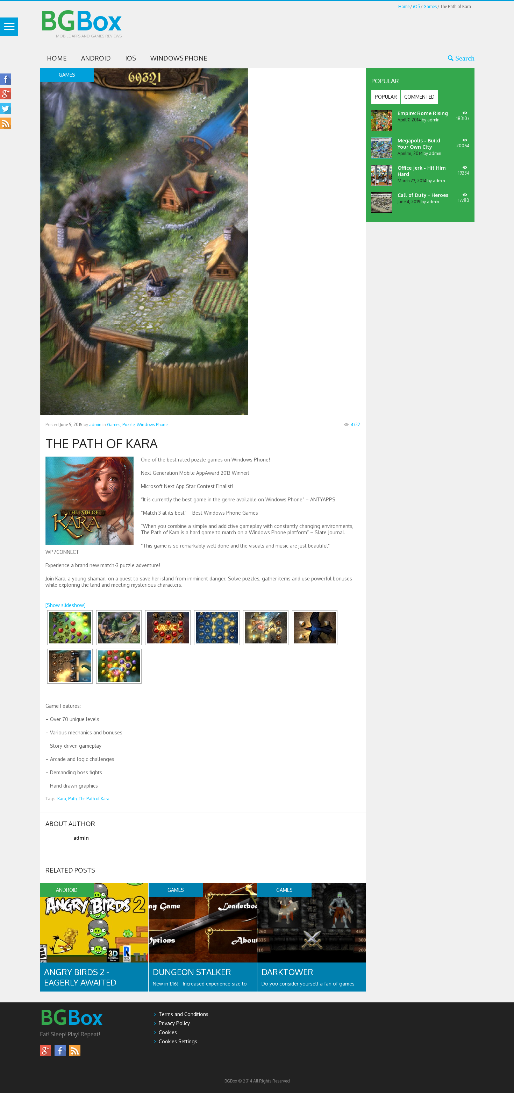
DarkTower (287, 971)
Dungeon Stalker (192, 971)
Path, (73, 798)
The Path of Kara (94, 798)
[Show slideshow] (65, 605)
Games (430, 6)
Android (96, 58)
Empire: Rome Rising (423, 113)
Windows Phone (178, 58)
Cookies (168, 1032)
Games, (114, 424)
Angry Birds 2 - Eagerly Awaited (80, 977)
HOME (57, 58)
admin (95, 424)
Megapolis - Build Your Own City (419, 143)
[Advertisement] (347, 26)
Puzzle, (129, 424)
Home (403, 6)
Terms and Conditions (183, 1014)
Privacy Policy (174, 1023)
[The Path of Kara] (70, 627)
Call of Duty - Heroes (423, 195)
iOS (416, 6)
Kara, (62, 798)
